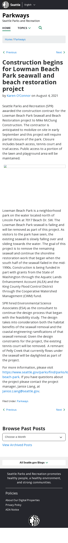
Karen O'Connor (19, 95)
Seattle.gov (8, 1)
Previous (11, 52)
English (27, 4)
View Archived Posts (17, 445)
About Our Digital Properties (23, 500)
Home (6, 28)
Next (59, 52)
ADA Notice (12, 509)
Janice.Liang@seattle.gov (20, 391)
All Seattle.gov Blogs (32, 462)
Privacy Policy (13, 505)
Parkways (15, 15)
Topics (23, 28)
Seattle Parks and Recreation (21, 21)
